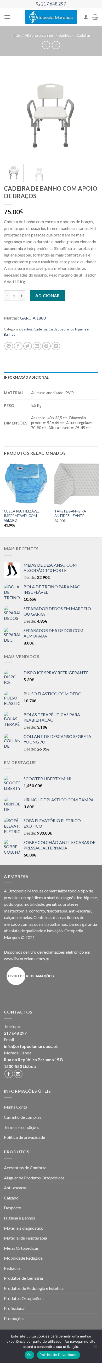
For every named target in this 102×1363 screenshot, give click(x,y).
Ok (29, 1355)
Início (15, 35)
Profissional (14, 1308)
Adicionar (47, 295)
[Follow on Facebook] (8, 1074)
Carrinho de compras (22, 1117)
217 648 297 (15, 1032)
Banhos (65, 35)
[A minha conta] (85, 17)
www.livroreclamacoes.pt (27, 958)
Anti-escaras (15, 1187)
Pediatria (12, 1268)
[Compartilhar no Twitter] (27, 346)
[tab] (51, 377)
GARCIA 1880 (33, 317)
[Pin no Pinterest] (46, 346)
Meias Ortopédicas (21, 1248)
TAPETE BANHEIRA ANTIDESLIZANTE (70, 513)
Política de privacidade (24, 1137)
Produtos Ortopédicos (24, 1298)
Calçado (11, 1197)
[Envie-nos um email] (18, 1074)
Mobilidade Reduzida (23, 1257)
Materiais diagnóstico (23, 1228)
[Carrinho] (95, 17)
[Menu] (7, 16)
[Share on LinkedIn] (56, 346)
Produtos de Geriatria (23, 1278)
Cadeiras (83, 35)
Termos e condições (21, 1127)
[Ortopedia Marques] (51, 17)
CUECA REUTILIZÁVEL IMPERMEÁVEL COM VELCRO (21, 515)
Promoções (14, 1318)
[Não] (95, 1348)
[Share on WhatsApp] (8, 346)
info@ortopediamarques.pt (31, 1046)
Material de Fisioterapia (25, 1237)
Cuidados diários (61, 329)
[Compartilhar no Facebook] (18, 346)
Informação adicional (26, 377)
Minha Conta (15, 1106)
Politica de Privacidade (58, 1355)
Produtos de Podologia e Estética (34, 1288)
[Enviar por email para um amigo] (37, 346)
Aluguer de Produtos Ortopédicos (34, 1177)
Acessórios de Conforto (25, 1167)
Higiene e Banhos (39, 35)
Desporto (12, 1207)
